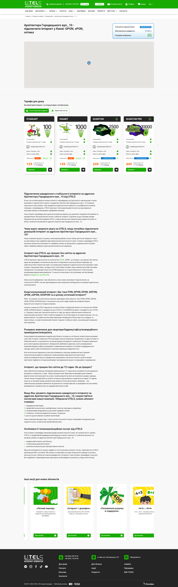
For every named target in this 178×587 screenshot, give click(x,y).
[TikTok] (41, 566)
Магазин (91, 11)
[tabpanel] (89, 145)
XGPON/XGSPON (108, 158)
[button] (54, 4)
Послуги (63, 11)
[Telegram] (25, 566)
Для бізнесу (40, 11)
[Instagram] (30, 566)
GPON (37, 158)
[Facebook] (35, 566)
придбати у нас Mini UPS (40, 275)
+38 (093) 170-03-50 (72, 4)
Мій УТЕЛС (111, 11)
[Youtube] (46, 566)
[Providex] (148, 584)
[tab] (37, 111)
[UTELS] (33, 4)
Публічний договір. (60, 584)
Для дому (29, 11)
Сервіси (52, 11)
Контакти (123, 11)
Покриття (101, 11)
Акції (71, 11)
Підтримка (81, 11)
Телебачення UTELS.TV (38, 146)
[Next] (158, 145)
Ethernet (45, 158)
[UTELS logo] (33, 558)
